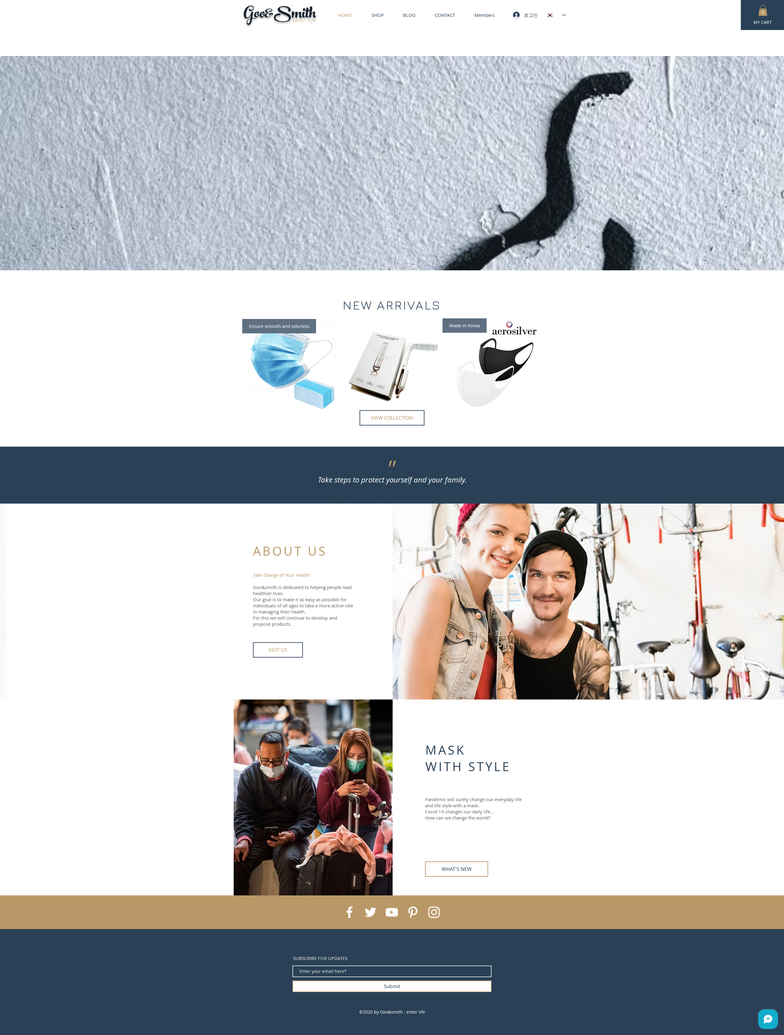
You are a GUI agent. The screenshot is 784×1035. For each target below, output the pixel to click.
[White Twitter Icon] (370, 912)
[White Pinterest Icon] (412, 912)
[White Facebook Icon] (349, 912)
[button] (762, 10)
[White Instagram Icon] (434, 912)
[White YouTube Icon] (391, 912)
